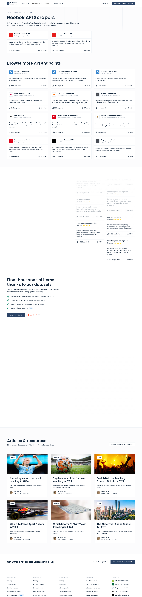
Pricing (9, 581)
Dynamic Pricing (38, 588)
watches (19, 292)
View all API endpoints (99, 562)
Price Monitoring (38, 584)
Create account (15, 595)
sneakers (57, 289)
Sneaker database (66, 595)
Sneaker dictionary (92, 592)
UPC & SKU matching (40, 595)
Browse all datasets (16, 315)
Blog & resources (91, 581)
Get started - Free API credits (123, 562)
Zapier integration (65, 592)
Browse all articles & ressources (122, 444)
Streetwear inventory (14, 592)
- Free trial (123, 3)
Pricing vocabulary (92, 595)
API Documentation (92, 584)
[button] (25, 3)
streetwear (11, 292)
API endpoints (64, 588)
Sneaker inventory (13, 588)
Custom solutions (39, 592)
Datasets (63, 584)
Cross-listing (11, 584)
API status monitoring (93, 588)
